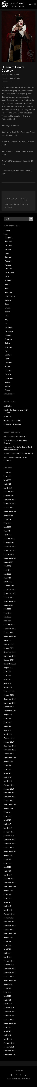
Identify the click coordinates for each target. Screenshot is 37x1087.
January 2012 (9, 1047)
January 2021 (9, 648)
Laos (7, 253)
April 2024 (7, 531)
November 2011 (9, 1051)
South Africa (9, 273)
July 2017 (7, 812)
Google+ (20, 1075)
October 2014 (9, 930)
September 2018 (10, 758)
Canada (8, 374)
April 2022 (7, 621)
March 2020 (8, 687)
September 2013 (10, 980)
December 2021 (9, 629)
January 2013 (9, 1008)
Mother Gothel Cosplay (24, 453)
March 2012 (8, 1039)
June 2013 (7, 992)
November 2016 (9, 844)
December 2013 (9, 969)
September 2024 (10, 511)
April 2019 (7, 730)
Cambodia (9, 327)
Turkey (7, 343)
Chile (7, 277)
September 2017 (10, 804)
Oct (11, 74)
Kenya (7, 366)
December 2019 (9, 699)
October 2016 (9, 847)
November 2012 (9, 1016)
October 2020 (9, 660)
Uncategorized (9, 394)
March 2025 (8, 488)
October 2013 (9, 976)
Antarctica (8, 339)
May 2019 (7, 726)
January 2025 (9, 496)
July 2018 (7, 765)
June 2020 (7, 675)
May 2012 (7, 1031)
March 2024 (8, 535)
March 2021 (8, 640)
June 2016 (7, 863)
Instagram (11, 1075)
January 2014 (9, 965)
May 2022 (7, 617)
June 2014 (7, 945)
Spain (7, 359)
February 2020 (9, 691)
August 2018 (8, 761)
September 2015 (10, 886)
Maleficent (7, 416)
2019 (17, 74)
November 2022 (9, 593)
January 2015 (9, 918)
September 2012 (10, 1023)
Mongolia (8, 292)
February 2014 (9, 961)
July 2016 (7, 859)
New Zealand (10, 296)
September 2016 (10, 851)
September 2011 (10, 1055)
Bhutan (7, 308)
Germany (8, 245)
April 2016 (7, 871)
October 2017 (9, 801)
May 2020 (7, 679)
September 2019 (10, 711)
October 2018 (9, 754)
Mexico (7, 382)
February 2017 (9, 832)
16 (14, 74)
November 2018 (9, 750)
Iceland (7, 386)
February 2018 (9, 785)
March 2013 (8, 1004)
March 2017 (8, 828)
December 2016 (9, 840)
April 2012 (7, 1035)
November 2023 (9, 550)
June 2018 (7, 769)
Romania (8, 363)
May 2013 (7, 996)
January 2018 (9, 789)
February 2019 (9, 738)
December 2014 (9, 922)
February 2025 (9, 492)
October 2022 (9, 597)
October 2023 (9, 554)
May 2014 (7, 949)
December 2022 (9, 589)
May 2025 (7, 480)
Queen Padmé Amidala (12, 424)
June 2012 (7, 1027)
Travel (6, 234)
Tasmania (8, 257)
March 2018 (8, 781)
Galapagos (9, 331)
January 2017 (9, 836)
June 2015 (7, 898)
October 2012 (9, 1019)
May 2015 (7, 902)
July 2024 (7, 519)
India (7, 288)
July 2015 (7, 894)
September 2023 (10, 558)
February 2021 (9, 644)
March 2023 (8, 582)
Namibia (8, 249)
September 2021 (10, 636)
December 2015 (9, 883)
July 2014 (7, 941)
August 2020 (8, 668)
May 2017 (7, 820)
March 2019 (8, 734)
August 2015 (8, 890)
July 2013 (7, 988)
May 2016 (7, 867)
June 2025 (7, 476)
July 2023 (7, 566)
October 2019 (9, 707)
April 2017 (7, 824)
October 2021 (9, 632)
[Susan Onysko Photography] (14, 4)
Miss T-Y (23, 436)
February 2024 (9, 539)
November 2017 (9, 797)
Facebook (16, 1075)
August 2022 (8, 605)
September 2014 (10, 933)
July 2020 (7, 672)
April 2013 (7, 1000)
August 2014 (8, 937)
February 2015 (9, 914)
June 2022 (7, 613)
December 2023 (9, 547)
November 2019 (9, 703)
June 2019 (7, 722)
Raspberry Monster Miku (12, 420)
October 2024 (9, 507)
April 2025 (7, 484)
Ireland (7, 312)
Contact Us (18, 1071)
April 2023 (7, 578)
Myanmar (8, 347)
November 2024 (9, 503)
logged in (17, 204)
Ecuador (8, 280)
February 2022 (9, 625)
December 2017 (9, 793)
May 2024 (7, 527)
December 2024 (9, 500)
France (7, 390)
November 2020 (9, 656)
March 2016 (8, 875)
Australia (8, 261)
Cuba (7, 304)
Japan (7, 284)
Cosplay (13, 78)
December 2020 (9, 652)
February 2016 (9, 879)
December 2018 (9, 746)
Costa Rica (9, 378)
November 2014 (9, 926)
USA (18, 78)
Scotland (8, 355)
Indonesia (8, 241)
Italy (6, 320)
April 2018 (7, 777)
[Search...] (31, 219)
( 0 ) (12, 81)
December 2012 (9, 1012)
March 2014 (8, 957)
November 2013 (9, 973)
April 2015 (7, 906)
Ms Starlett (7, 406)
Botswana (8, 269)
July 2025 (7, 472)
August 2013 (8, 984)
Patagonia (8, 238)
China (7, 323)
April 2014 (7, 953)
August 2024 (8, 515)
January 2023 (9, 586)
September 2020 (10, 664)
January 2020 (9, 695)
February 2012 (9, 1043)
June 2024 (7, 523)
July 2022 (7, 609)
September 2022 (10, 601)
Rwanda (8, 265)
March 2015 (8, 910)
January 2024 (9, 543)
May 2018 (7, 773)
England (8, 370)
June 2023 (7, 570)
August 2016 (8, 855)
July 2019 (7, 718)
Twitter (25, 1075)
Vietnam (8, 335)
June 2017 (7, 816)
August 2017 (8, 808)
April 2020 (7, 683)
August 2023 (8, 562)
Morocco (8, 300)
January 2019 (9, 742)
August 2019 (8, 715)
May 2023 (7, 574)
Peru (6, 351)
